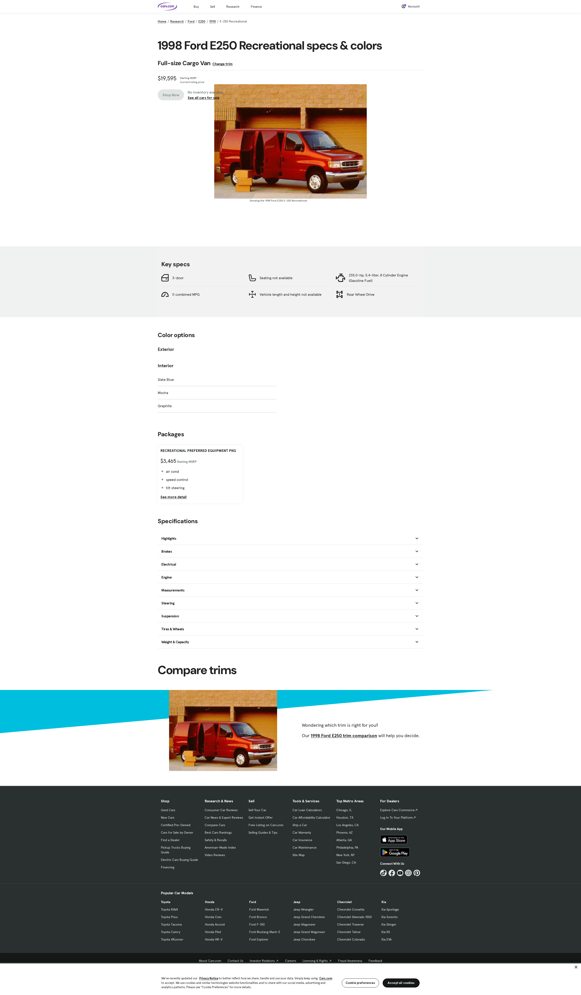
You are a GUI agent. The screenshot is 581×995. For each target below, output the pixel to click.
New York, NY (345, 855)
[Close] (576, 967)
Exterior (166, 349)
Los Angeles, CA (347, 825)
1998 (212, 21)
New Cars (167, 817)
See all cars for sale (203, 97)
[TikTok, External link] (383, 873)
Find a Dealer (170, 840)
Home (162, 21)
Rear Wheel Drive (360, 294)
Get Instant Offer (261, 817)
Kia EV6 (387, 939)
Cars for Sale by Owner (177, 832)
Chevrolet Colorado (351, 939)
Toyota (165, 902)
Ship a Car (300, 825)
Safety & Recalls (216, 840)
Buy (196, 7)
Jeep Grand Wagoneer (309, 932)
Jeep (296, 902)
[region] (290, 979)
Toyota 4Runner (172, 939)
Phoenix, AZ (344, 832)
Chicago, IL (344, 810)
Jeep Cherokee (304, 939)
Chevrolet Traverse (350, 924)
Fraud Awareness (350, 961)
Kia (384, 902)
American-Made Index (220, 847)
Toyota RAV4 (169, 909)
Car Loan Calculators (307, 810)
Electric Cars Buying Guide (179, 860)
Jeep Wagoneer (304, 924)
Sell (212, 7)
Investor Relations (262, 961)
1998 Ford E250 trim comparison (344, 736)
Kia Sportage (390, 909)
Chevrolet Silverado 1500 (354, 917)
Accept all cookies (401, 983)
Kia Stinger (389, 924)
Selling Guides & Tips (263, 832)
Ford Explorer (258, 939)
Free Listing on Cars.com (266, 825)
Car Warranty (302, 832)
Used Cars (168, 810)
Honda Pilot (213, 932)
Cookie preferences (360, 983)
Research (232, 7)
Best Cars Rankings (218, 832)
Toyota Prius (169, 917)
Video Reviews (215, 855)
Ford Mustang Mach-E (264, 932)
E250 (201, 21)
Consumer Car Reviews (221, 810)
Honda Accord (215, 924)
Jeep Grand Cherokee (309, 917)
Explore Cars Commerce (397, 810)
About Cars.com (210, 961)
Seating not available (276, 278)
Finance (256, 7)
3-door (178, 278)
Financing (167, 867)
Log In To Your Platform (396, 817)
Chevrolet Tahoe (349, 932)
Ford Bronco (258, 917)
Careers (290, 961)
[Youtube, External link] (400, 873)
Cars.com (325, 978)
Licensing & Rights (315, 961)
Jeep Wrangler (303, 909)
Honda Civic (213, 917)
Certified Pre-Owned (175, 825)
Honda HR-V (213, 939)
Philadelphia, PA (347, 847)
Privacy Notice (208, 978)
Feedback (375, 961)
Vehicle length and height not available (291, 294)
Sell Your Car (257, 810)
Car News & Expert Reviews (224, 817)
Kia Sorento (390, 917)
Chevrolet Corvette (350, 909)
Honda (209, 902)
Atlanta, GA (344, 840)
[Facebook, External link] (392, 873)
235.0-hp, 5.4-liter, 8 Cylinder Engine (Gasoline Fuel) (378, 278)
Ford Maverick (259, 909)
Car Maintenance (305, 847)
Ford (191, 21)
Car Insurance (302, 840)
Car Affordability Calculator (311, 817)
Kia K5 (386, 932)
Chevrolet (344, 902)
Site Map (299, 855)
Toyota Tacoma (171, 924)
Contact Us (235, 961)
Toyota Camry (170, 932)
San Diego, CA (346, 862)
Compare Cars (215, 825)
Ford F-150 (257, 924)
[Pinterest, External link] (417, 873)
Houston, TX (344, 817)
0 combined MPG (185, 294)
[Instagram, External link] (408, 873)
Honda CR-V (214, 909)
